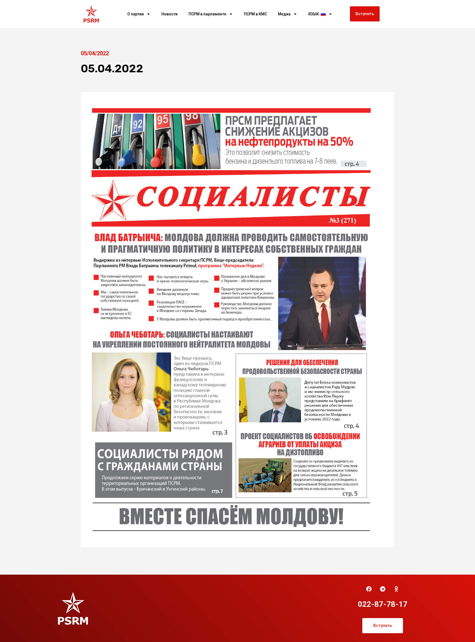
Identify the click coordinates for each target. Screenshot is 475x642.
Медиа (284, 14)
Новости (169, 14)
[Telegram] (382, 588)
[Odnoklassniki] (396, 588)
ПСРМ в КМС (255, 14)
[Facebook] (368, 588)
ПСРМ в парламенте (207, 14)
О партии (135, 14)
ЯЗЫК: (314, 14)
